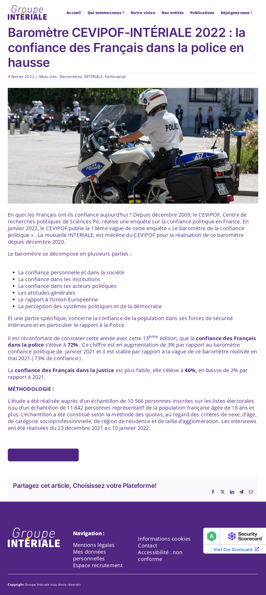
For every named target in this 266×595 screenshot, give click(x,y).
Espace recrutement (98, 565)
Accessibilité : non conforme (160, 555)
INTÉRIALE (93, 76)
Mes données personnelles (89, 555)
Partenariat (115, 76)
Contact (147, 545)
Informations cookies (164, 538)
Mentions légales (94, 544)
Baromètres (71, 76)
